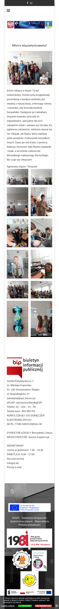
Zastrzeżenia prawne (21, 521)
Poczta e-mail (14, 467)
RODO (16, 518)
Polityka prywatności (29, 525)
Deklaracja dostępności (34, 518)
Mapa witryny (42, 521)
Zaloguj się (13, 463)
